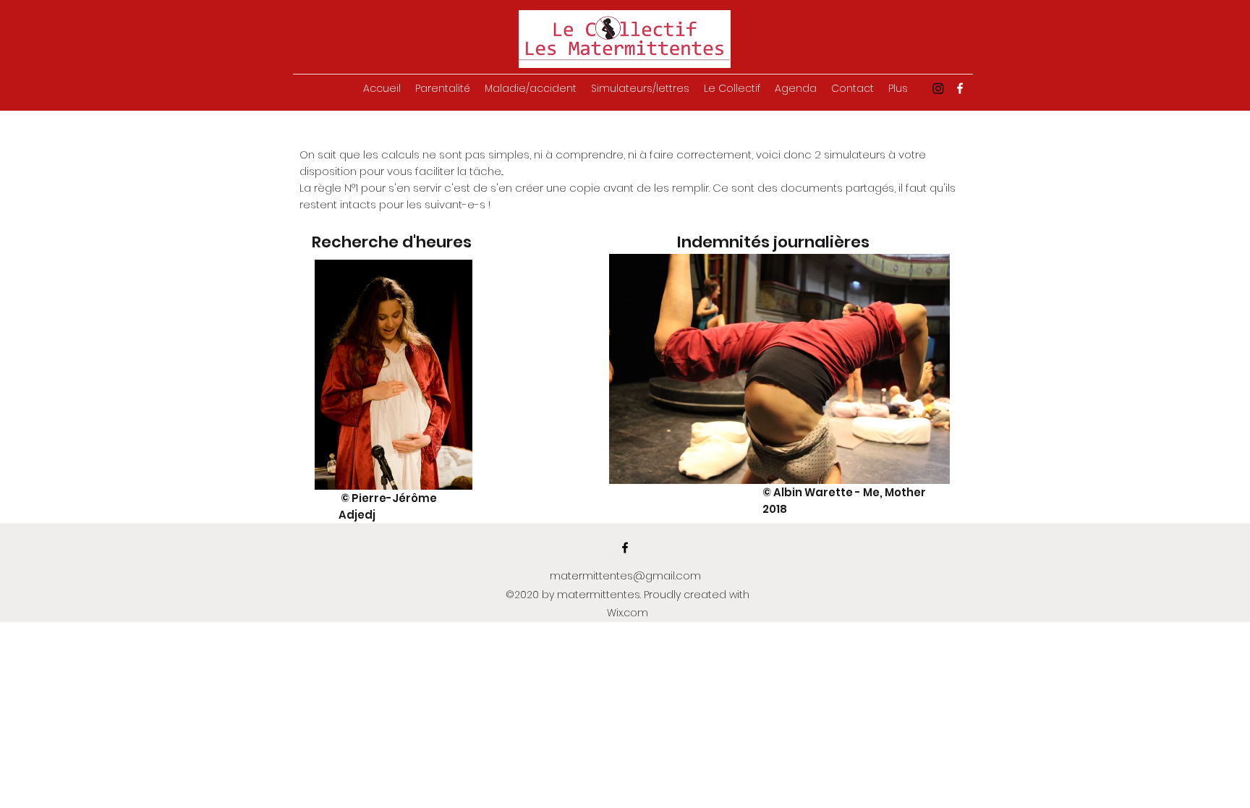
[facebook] (960, 88)
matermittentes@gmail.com (625, 575)
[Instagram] (938, 88)
